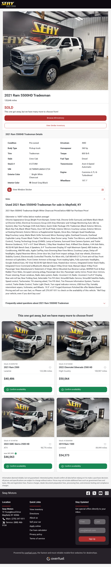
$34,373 (64, 455)
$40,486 (9, 378)
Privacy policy (36, 534)
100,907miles (101, 371)
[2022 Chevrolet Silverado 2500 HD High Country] (83, 340)
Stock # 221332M (65, 364)
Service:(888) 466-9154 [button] (12, 524)
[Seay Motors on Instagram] (106, 493)
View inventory (36, 509)
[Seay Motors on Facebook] (87, 493)
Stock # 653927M (10, 364)
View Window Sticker (22, 189)
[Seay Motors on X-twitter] (93, 493)
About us (34, 518)
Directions (34, 513)
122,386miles (46, 371)
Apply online (35, 526)
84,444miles (101, 448)
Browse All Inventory (55, 118)
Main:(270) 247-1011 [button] (15, 519)
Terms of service (37, 538)
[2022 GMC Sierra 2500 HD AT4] (28, 417)
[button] (97, 4)
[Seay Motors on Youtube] (99, 493)
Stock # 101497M (10, 441)
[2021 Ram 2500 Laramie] (28, 340)
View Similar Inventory (55, 125)
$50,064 (64, 378)
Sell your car (35, 522)
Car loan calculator (38, 530)
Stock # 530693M (65, 441)
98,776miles (46, 448)
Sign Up (92, 539)
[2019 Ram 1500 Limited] (83, 417)
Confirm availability (18, 389)
